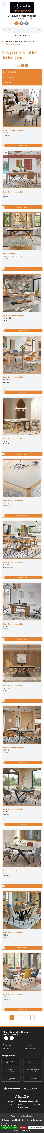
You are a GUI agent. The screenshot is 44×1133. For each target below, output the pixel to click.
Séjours (25, 41)
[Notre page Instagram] (26, 23)
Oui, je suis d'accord (9, 1128)
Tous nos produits (12, 41)
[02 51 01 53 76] (16, 23)
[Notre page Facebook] (21, 23)
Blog (27, 1104)
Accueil (13, 1116)
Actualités (6, 1048)
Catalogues (37, 1104)
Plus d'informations (36, 1128)
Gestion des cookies (34, 1120)
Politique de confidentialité (12, 1120)
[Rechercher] (39, 30)
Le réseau (19, 1104)
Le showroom (28, 1045)
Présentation (7, 1045)
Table (32, 41)
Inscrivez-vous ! (31, 1088)
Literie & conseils (30, 1048)
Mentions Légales (26, 1116)
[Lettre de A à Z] (26, 65)
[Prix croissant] (22, 65)
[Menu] (4, 4)
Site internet (8, 1104)
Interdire (23, 1128)
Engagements (23, 1107)
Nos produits (20, 36)
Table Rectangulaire (13, 44)
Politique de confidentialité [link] (22, 1130)
